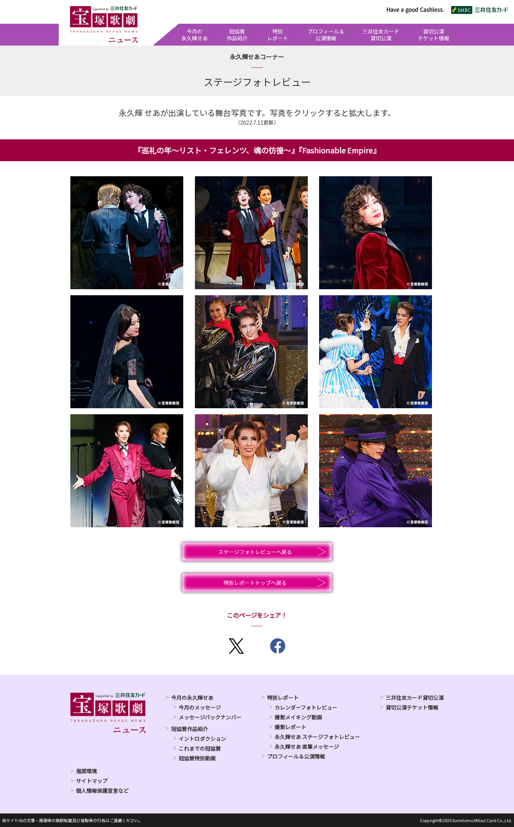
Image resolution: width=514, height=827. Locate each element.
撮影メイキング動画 (298, 717)
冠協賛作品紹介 (189, 728)
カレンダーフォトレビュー (306, 707)
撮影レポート (290, 727)
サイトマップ (92, 780)
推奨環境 (86, 771)
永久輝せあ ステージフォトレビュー (317, 736)
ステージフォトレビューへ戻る (255, 551)
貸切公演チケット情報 (412, 707)
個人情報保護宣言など (102, 790)
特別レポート (283, 697)
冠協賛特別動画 (197, 758)
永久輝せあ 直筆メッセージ (307, 746)
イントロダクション (202, 738)
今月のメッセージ (200, 707)
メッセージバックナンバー (210, 717)
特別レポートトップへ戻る (255, 582)
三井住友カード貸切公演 (415, 697)
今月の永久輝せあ (192, 697)
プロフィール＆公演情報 (296, 756)
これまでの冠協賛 (200, 748)
